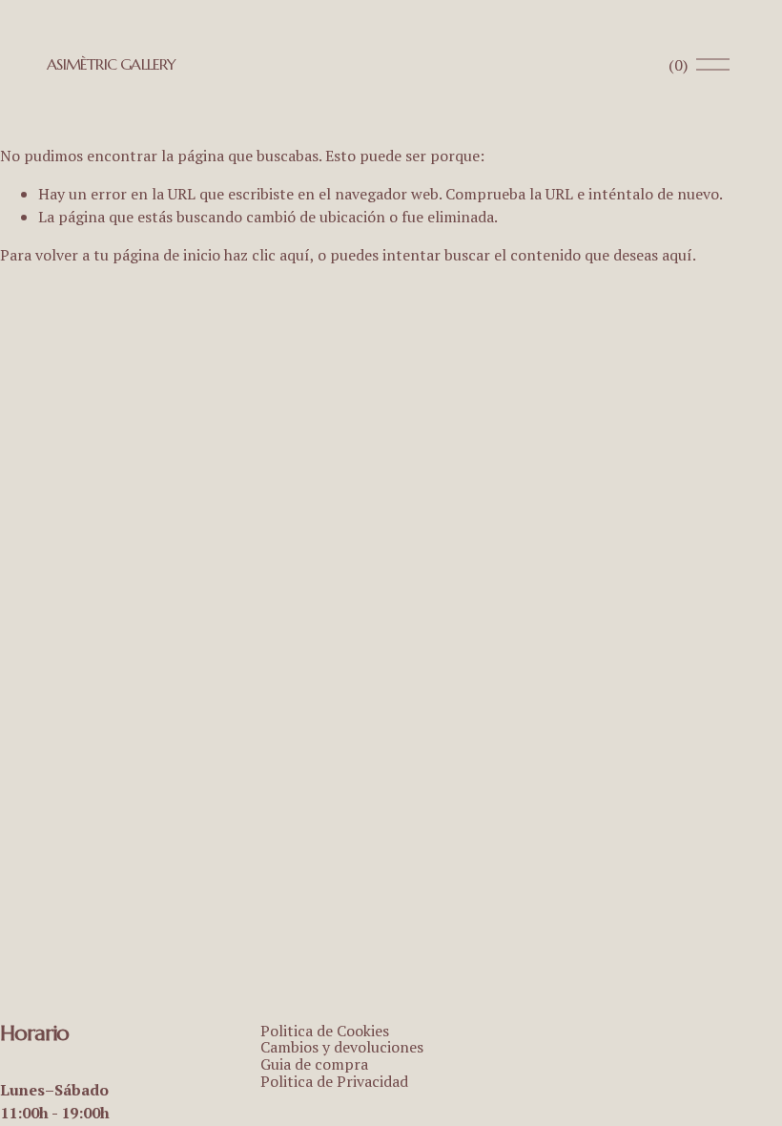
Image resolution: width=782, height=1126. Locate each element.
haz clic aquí (267, 254)
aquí (677, 254)
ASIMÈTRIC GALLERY (111, 63)
